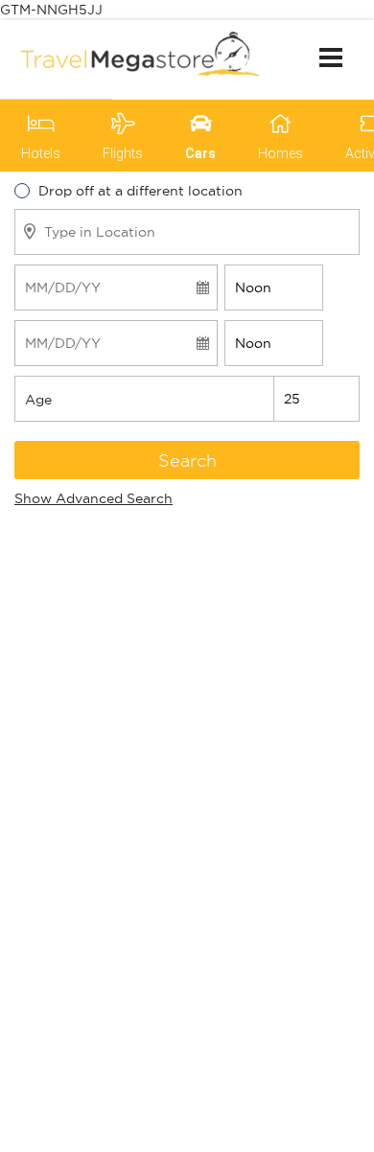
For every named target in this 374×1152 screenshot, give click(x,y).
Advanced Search (93, 498)
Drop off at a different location (140, 190)
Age (38, 399)
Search (187, 460)
